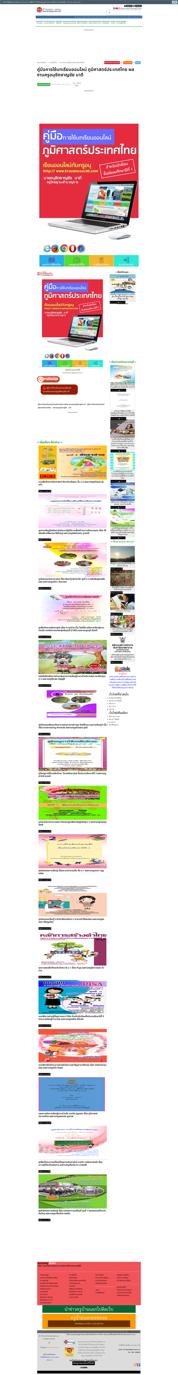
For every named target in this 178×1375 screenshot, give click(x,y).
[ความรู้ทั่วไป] (121, 22)
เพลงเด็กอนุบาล (113, 725)
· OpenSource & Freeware (49, 1286)
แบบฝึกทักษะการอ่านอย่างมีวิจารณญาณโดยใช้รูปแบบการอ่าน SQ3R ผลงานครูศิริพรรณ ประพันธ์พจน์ (122, 474)
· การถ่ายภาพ (43, 1291)
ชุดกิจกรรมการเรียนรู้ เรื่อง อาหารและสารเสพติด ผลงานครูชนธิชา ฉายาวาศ (122, 386)
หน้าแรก (138, 62)
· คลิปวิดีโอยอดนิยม (101, 1283)
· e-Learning (43, 1280)
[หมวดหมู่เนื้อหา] (82, 22)
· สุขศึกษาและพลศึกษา (75, 1289)
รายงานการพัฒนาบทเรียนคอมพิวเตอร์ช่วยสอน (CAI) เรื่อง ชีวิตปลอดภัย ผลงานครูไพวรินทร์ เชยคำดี (123, 413)
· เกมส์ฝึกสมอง (100, 1292)
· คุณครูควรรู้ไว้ (121, 1287)
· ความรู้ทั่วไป (72, 1275)
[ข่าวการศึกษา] (49, 22)
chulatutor (112, 722)
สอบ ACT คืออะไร (114, 719)
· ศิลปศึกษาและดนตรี (75, 1294)
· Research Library (46, 1297)
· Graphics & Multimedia (48, 1283)
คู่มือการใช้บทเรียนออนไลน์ (95, 404)
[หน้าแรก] (39, 22)
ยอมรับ (174, 2)
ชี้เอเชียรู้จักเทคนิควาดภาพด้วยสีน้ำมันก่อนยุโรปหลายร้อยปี (122, 588)
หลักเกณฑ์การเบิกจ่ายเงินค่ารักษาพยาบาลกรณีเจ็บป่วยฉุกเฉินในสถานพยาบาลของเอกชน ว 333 (123, 657)
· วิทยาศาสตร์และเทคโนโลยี (77, 1280)
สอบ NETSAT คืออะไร (115, 701)
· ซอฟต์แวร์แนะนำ (45, 1289)
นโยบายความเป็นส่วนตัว (73, 2)
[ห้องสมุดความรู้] (69, 22)
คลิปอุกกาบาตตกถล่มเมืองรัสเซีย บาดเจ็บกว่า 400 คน (123, 564)
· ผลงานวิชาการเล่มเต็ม (124, 1292)
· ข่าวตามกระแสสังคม (102, 1278)
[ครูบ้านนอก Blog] (59, 22)
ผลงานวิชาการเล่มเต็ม (112, 62)
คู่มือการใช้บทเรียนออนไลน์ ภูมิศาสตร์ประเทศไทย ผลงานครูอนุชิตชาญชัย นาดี (62, 404)
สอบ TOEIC (112, 706)
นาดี (70, 408)
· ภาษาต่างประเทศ (74, 1283)
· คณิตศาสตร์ (72, 1278)
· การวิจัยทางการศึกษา (123, 1280)
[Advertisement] (89, 44)
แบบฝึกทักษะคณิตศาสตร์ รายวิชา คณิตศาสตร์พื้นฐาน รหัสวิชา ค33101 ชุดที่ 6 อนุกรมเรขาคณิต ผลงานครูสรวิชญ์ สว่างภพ (123, 531)
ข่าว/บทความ (127, 62)
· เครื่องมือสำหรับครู (122, 1295)
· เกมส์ (97, 1290)
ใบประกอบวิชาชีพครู (115, 698)
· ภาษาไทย (71, 1286)
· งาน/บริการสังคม (101, 1280)
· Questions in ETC (46, 1300)
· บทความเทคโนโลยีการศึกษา (48, 1278)
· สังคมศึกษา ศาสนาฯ (75, 1291)
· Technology (44, 1275)
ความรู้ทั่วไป (53, 62)
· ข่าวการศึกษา (99, 1275)
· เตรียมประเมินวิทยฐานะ (124, 1290)
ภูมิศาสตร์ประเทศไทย (44, 408)
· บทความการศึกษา (122, 1278)
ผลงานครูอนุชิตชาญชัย (60, 408)
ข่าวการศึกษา (41, 62)
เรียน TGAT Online (114, 716)
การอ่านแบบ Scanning (122, 611)
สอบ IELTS (112, 703)
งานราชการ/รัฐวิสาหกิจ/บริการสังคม (72, 62)
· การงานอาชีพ (73, 1297)
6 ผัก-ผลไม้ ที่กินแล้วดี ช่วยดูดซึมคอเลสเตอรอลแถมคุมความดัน (122, 630)
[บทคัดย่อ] (105, 22)
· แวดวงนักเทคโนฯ (45, 1303)
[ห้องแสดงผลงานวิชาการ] (94, 22)
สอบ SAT (111, 709)
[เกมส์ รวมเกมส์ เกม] (113, 22)
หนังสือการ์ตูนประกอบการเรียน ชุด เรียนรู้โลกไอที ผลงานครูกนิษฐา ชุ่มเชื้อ (122, 296)
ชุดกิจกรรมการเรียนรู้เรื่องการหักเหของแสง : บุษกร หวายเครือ (122, 503)
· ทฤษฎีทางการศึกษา (122, 1275)
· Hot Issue (43, 1294)
